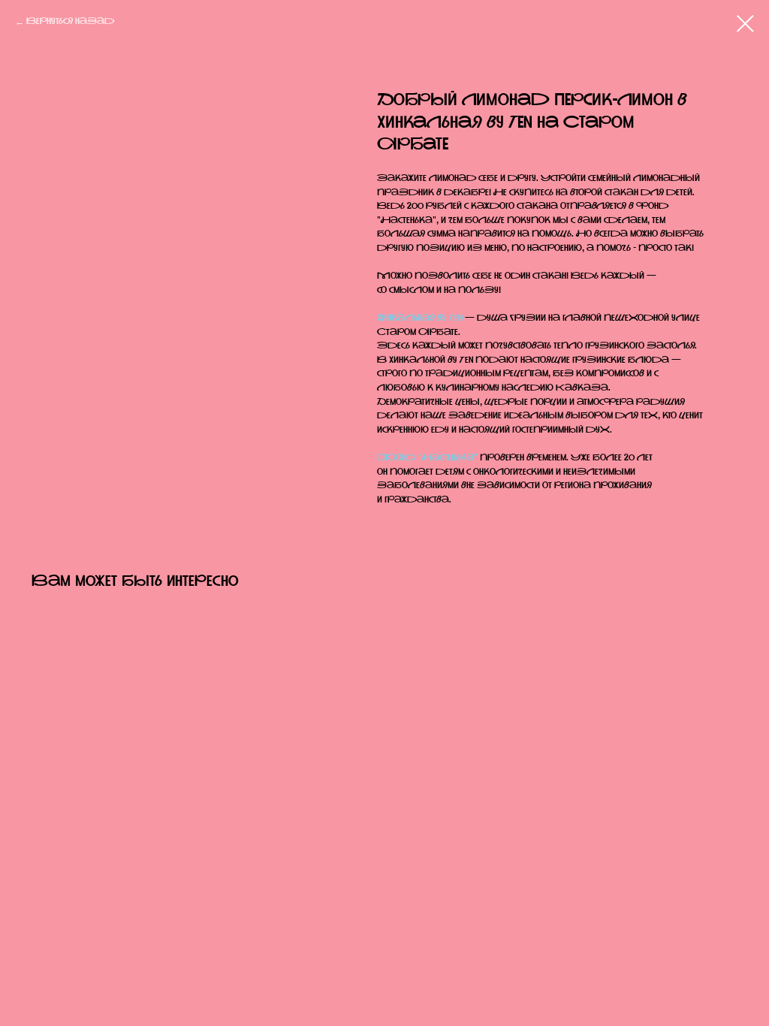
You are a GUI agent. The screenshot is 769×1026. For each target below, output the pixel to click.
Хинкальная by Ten (420, 318)
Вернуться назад (70, 21)
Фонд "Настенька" (427, 458)
